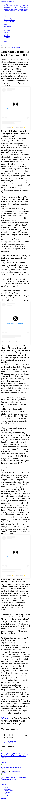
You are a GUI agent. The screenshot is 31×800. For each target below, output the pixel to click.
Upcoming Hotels (9, 21)
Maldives (22, 7)
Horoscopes (7, 43)
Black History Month (10, 741)
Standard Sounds (8, 32)
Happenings (7, 18)
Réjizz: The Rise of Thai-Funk (11, 768)
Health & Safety (8, 790)
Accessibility (7, 792)
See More (3, 762)
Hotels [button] (6, 4)
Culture (6, 15)
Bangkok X (21, 9)
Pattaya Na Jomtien (14, 10)
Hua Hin (17, 7)
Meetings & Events (9, 20)
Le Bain (6, 39)
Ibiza (13, 7)
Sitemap (6, 794)
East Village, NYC (19, 6)
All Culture (7, 30)
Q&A (5, 41)
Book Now (7, 13)
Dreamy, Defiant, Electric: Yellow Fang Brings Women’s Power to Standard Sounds (14, 756)
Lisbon (26, 9)
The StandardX (8, 26)
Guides (6, 34)
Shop (5, 24)
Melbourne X (13, 9)
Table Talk (7, 36)
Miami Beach (8, 7)
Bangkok (26, 6)
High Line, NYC (8, 6)
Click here (6, 718)
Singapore (7, 9)
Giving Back (7, 789)
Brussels (6, 10)
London (27, 7)
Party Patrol (7, 37)
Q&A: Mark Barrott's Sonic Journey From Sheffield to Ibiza (14, 779)
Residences (7, 23)
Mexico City (23, 10)
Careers (6, 787)
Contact (6, 795)
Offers (6, 16)
